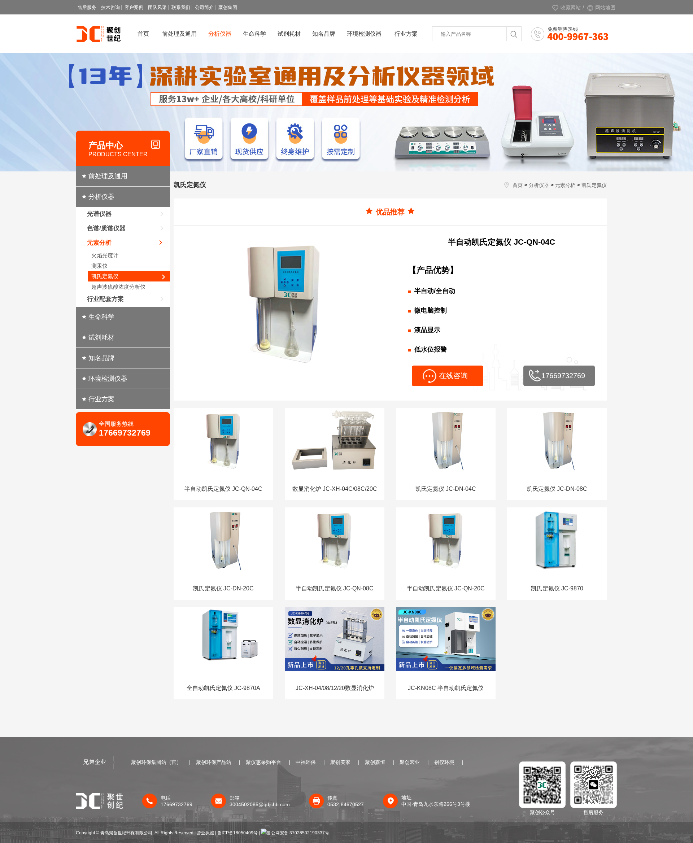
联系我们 (180, 7)
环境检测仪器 (364, 34)
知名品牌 (323, 34)
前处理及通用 (179, 34)
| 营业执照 (204, 832)
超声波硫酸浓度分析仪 (118, 287)
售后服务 (87, 7)
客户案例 (134, 7)
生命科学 (254, 34)
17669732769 (563, 376)
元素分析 (99, 242)
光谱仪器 (99, 213)
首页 (143, 34)
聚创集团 (227, 7)
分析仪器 (219, 34)
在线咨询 (453, 376)
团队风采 (157, 7)
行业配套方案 (105, 299)
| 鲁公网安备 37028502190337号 (294, 832)
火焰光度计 (104, 255)
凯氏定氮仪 (104, 276)
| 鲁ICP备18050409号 (237, 832)
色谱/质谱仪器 (106, 228)
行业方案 (406, 34)
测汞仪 (99, 266)
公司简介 (204, 7)
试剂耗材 (289, 34)
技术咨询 (110, 7)
